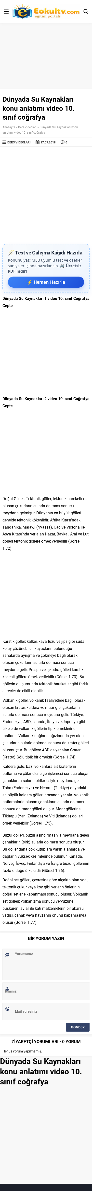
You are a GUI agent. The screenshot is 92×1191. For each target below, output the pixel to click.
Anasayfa (8, 127)
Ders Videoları (27, 127)
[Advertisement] (46, 195)
